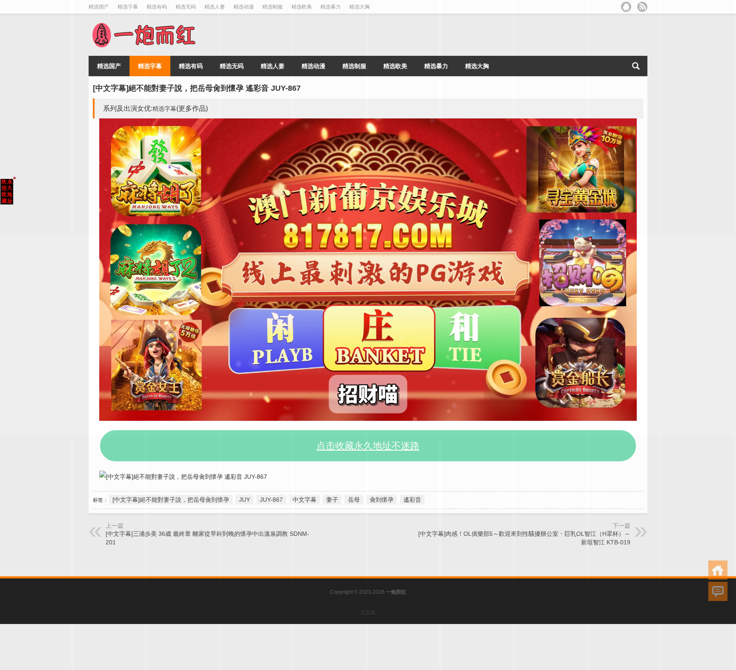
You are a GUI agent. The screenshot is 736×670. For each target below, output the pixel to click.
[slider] (355, 414)
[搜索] (635, 66)
